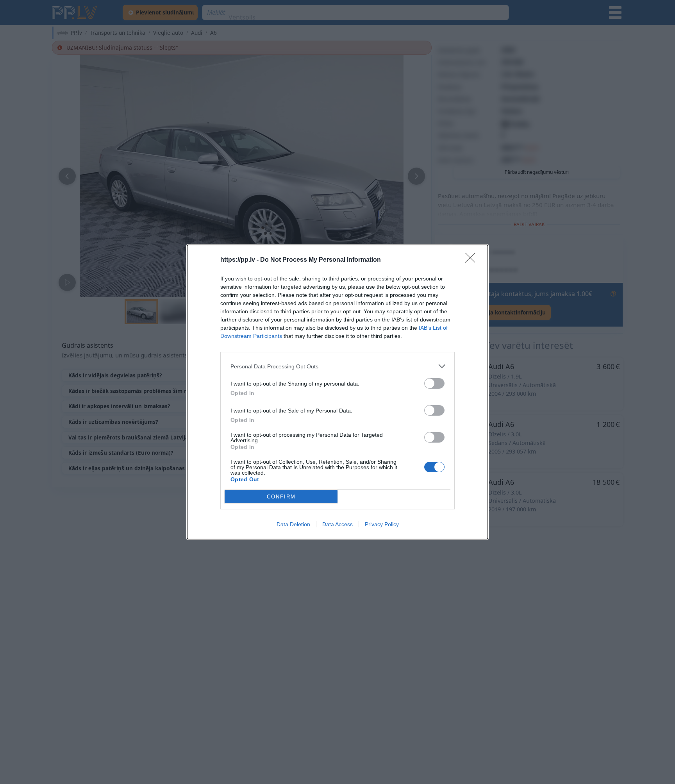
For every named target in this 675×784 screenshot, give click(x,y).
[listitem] (337, 366)
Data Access (337, 524)
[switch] (434, 383)
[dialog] (337, 392)
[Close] (472, 260)
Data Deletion (293, 524)
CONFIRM (281, 497)
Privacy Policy (382, 524)
